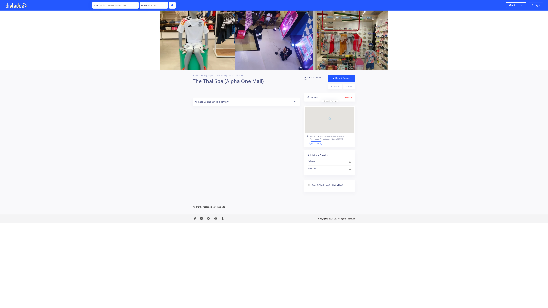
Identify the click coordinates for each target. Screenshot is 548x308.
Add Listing (517, 5)
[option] (196, 40)
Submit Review (342, 78)
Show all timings (330, 101)
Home (195, 75)
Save (350, 86)
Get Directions (316, 143)
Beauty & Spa (207, 75)
